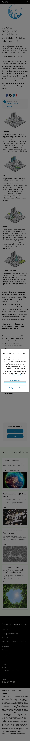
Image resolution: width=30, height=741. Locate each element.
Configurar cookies (15, 388)
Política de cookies (17, 375)
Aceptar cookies (15, 380)
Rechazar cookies (15, 384)
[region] (15, 370)
